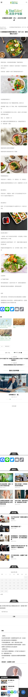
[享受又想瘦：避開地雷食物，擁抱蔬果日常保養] (21, 494)
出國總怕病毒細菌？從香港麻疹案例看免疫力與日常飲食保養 (6, 502)
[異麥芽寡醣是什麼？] (4, 529)
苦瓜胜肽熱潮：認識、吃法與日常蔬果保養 (6, 484)
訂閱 (14, 616)
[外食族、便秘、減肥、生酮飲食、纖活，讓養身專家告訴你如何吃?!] (6, 332)
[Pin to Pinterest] (19, 352)
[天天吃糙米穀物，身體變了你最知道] (4, 558)
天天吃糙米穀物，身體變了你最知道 (19, 556)
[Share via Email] (21, 352)
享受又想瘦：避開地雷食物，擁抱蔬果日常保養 (21, 501)
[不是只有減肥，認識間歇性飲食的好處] (6, 321)
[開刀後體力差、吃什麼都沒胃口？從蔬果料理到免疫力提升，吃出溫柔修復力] (4, 682)
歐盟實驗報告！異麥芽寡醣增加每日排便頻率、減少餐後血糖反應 (19, 537)
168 (1, 346)
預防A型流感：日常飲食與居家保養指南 (21, 484)
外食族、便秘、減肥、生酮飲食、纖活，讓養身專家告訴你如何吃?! (5, 338)
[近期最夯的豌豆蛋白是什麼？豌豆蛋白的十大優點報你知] (4, 548)
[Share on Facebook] (16, 352)
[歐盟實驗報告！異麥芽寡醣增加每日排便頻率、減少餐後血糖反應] (4, 538)
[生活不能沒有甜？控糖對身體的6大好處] (4, 519)
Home (4, 27)
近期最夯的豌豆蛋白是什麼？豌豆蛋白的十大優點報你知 (19, 546)
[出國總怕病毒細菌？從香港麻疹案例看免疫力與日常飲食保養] (6, 494)
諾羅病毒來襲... (11, 686)
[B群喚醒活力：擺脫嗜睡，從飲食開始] (14, 383)
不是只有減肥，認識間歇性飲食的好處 (5, 326)
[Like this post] (14, 352)
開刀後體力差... (11, 680)
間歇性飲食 (7, 346)
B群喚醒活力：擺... (14, 394)
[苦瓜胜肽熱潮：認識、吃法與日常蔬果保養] (6, 477)
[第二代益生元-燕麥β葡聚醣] (19, 321)
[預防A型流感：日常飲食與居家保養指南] (21, 477)
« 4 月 (1, 594)
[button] (1, 386)
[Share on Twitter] (18, 352)
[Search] (26, 2)
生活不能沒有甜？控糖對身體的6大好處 (19, 517)
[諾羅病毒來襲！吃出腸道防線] (4, 688)
